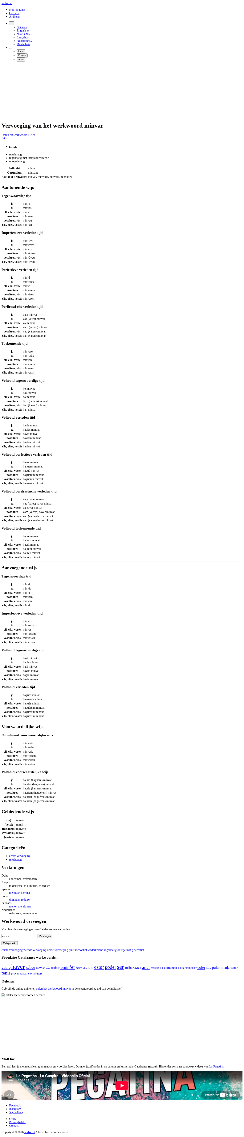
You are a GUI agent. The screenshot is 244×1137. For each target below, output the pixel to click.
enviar (32, 973)
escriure (155, 967)
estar (99, 967)
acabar (23, 973)
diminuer (14, 899)
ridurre (27, 906)
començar (170, 968)
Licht (21, 51)
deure (39, 973)
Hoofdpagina (17, 9)
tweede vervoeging (34, 950)
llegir (90, 967)
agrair (137, 967)
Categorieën (9, 943)
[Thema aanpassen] (10, 48)
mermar (25, 892)
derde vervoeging (57, 950)
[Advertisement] (116, 91)
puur (71, 950)
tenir (6, 972)
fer (72, 967)
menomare (15, 906)
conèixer (191, 967)
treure (208, 968)
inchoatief (81, 950)
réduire (25, 899)
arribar (129, 968)
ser (120, 967)
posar (48, 968)
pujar (216, 967)
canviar (40, 967)
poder (110, 967)
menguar (14, 892)
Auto (20, 59)
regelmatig (15, 859)
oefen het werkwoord (53, 988)
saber (30, 967)
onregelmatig (125, 950)
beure (79, 967)
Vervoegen (45, 936)
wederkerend (95, 950)
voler (201, 967)
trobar (55, 968)
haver (18, 966)
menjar (226, 968)
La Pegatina (216, 1066)
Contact (13, 1125)
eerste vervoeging (19, 855)
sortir (234, 967)
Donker (22, 55)
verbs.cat (7, 3)
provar (15, 973)
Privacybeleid (17, 1122)
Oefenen (14, 13)
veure (6, 967)
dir (161, 967)
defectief (139, 950)
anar (146, 967)
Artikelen (14, 16)
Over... (13, 1118)
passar (181, 968)
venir (64, 967)
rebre (85, 968)
